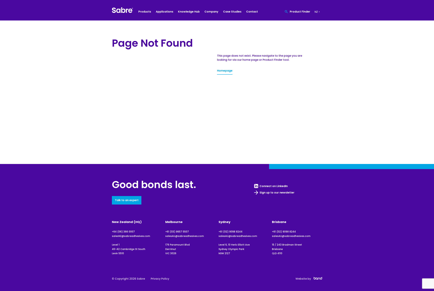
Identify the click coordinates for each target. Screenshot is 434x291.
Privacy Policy (160, 279)
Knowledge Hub (189, 12)
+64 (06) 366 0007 (123, 231)
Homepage (224, 71)
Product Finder (300, 12)
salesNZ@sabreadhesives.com (131, 236)
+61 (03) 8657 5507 (177, 231)
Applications (164, 12)
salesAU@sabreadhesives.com (184, 236)
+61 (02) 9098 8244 (230, 231)
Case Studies (232, 12)
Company (211, 12)
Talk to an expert (127, 200)
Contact (252, 12)
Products (144, 12)
